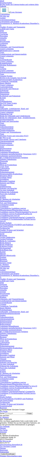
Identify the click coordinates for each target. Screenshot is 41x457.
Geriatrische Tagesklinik (8, 81)
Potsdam (3, 257)
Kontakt (3, 98)
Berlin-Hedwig (5, 243)
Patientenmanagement (8, 72)
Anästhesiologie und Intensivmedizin (13, 54)
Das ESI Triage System (8, 103)
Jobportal (3, 432)
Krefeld (2, 252)
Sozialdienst (4, 179)
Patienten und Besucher (8, 188)
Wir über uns (4, 16)
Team (2, 52)
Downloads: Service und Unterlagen (13, 139)
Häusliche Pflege (6, 176)
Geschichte (4, 34)
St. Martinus (4, 264)
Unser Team (4, 167)
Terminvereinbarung (7, 130)
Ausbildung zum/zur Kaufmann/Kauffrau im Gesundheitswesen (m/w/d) (16, 215)
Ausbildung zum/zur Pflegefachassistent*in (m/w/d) (18, 212)
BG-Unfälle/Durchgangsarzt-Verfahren (14, 158)
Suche (2, 234)
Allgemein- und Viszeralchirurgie (12, 47)
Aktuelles (3, 38)
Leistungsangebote (6, 129)
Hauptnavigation (6, 3)
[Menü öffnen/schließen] (4, 10)
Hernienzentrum (6, 148)
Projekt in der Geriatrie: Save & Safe (13, 78)
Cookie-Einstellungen (8, 454)
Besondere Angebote (7, 181)
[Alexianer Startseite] (15, 12)
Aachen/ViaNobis (6, 239)
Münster (3, 254)
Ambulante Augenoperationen (11, 156)
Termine (3, 40)
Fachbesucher (5, 228)
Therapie (3, 185)
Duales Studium (6, 223)
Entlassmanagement (7, 172)
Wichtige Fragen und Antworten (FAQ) (14, 136)
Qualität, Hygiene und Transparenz (12, 27)
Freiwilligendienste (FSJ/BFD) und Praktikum (16, 225)
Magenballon (4, 92)
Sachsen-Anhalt (5, 263)
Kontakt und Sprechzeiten (9, 121)
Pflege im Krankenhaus (8, 165)
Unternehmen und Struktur (9, 22)
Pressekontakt (5, 41)
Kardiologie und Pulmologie (10, 96)
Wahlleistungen (5, 187)
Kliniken (3, 45)
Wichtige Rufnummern (8, 65)
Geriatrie (3, 69)
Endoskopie (4, 90)
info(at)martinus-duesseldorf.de (11, 445)
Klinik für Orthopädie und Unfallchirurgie (15, 116)
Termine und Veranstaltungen (10, 132)
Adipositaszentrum (6, 127)
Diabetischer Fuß (6, 114)
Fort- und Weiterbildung (8, 203)
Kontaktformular (6, 63)
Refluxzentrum (5, 150)
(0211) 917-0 (4, 443)
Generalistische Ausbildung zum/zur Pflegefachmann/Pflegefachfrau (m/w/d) (14, 209)
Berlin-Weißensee (6, 245)
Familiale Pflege (6, 177)
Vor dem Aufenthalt (7, 190)
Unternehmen (5, 14)
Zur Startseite (5, 426)
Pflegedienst (4, 170)
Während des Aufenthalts (9, 192)
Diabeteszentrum (6, 143)
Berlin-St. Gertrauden (7, 241)
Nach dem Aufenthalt (7, 194)
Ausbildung (4, 206)
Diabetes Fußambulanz (8, 159)
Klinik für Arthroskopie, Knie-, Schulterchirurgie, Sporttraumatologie (18, 118)
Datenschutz (4, 452)
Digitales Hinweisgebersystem (11, 456)
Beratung (3, 163)
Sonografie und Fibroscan (9, 89)
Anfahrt (3, 18)
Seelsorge (3, 32)
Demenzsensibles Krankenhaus (11, 80)
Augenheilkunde (6, 60)
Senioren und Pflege (7, 183)
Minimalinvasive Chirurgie (9, 51)
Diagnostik (4, 161)
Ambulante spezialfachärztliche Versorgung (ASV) (18, 154)
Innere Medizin (5, 83)
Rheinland (3, 261)
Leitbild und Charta (7, 29)
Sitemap (3, 428)
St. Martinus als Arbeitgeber (10, 199)
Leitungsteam (5, 168)
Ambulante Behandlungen (9, 152)
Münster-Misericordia (7, 255)
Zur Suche (4, 430)
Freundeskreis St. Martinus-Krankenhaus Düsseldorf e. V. (19, 24)
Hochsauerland (5, 248)
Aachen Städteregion (7, 237)
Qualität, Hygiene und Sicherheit (12, 230)
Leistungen (4, 43)
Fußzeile (3, 6)
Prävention (4, 36)
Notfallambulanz (6, 101)
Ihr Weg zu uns (5, 138)
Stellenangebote (5, 201)
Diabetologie (4, 94)
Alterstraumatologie (7, 141)
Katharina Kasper (6, 246)
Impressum (4, 450)
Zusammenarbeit (6, 232)
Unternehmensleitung (7, 20)
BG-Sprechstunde (6, 105)
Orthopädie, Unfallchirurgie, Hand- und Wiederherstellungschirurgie (14, 109)
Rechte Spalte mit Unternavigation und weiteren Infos (19, 4)
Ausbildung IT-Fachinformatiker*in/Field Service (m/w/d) (18, 220)
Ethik (2, 31)
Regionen (3, 235)
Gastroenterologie (6, 87)
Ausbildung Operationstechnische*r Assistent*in (17, 217)
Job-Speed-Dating (6, 226)
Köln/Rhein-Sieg (6, 250)
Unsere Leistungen (7, 49)
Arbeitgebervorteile (7, 205)
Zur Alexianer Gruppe (8, 446)
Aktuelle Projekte (6, 76)
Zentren (3, 125)
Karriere (3, 197)
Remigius (3, 259)
